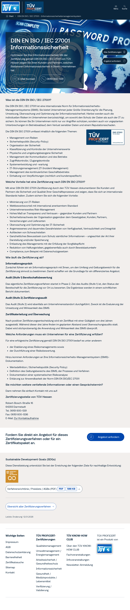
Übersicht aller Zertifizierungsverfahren (29, 506)
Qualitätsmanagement (48, 545)
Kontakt (10, 572)
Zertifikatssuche (15, 562)
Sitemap (10, 567)
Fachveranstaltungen (78, 554)
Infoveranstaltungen (78, 559)
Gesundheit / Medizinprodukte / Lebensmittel (46, 577)
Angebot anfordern (112, 61)
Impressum (12, 541)
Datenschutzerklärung (18, 552)
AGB (8, 547)
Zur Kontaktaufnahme (26, 418)
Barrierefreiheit (14, 557)
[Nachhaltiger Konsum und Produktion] (12, 476)
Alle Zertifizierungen (113, 52)
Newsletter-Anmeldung (80, 564)
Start (11, 16)
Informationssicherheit (49, 568)
